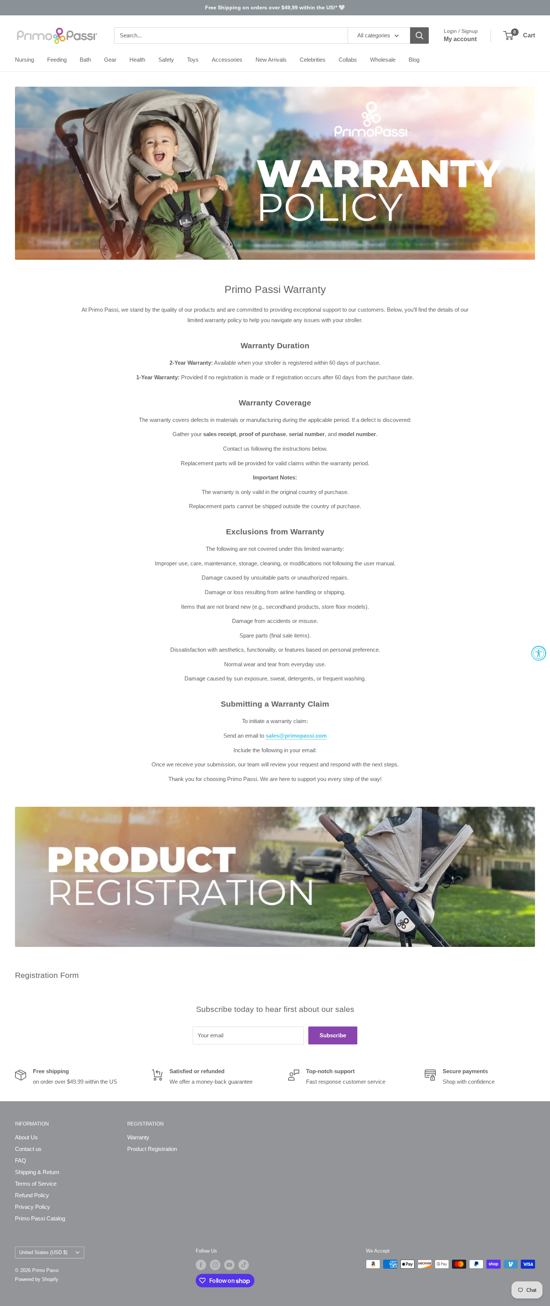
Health (137, 59)
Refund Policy (32, 1195)
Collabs (348, 59)
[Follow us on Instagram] (215, 1265)
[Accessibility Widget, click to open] (538, 653)
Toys (193, 59)
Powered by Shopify (36, 1279)
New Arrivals (271, 59)
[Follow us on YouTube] (229, 1265)
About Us (26, 1137)
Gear (110, 59)
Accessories (227, 59)
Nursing (24, 59)
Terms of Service (35, 1183)
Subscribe (333, 1035)
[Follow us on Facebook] (201, 1265)
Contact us (28, 1149)
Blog (414, 59)
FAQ (20, 1160)
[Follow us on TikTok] (243, 1265)
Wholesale (382, 59)
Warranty (138, 1137)
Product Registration (152, 1149)
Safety (166, 59)
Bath (85, 59)
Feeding (57, 59)
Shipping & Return (37, 1172)
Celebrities (313, 59)
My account (460, 39)
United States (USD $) (43, 1252)
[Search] (419, 35)
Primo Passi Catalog (40, 1218)
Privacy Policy (32, 1207)
